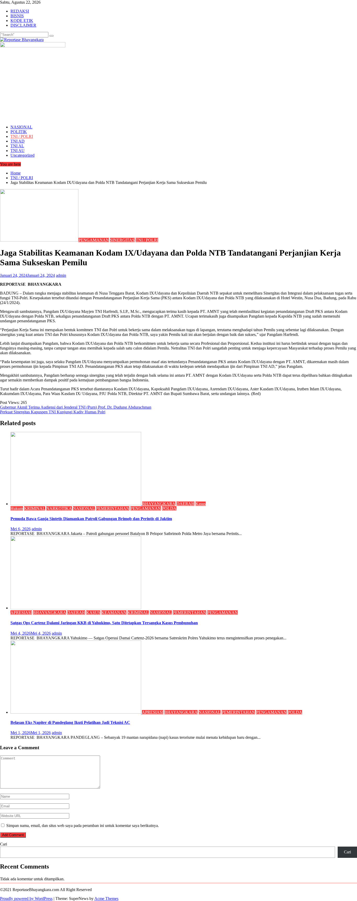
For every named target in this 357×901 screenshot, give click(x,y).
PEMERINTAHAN (112, 508)
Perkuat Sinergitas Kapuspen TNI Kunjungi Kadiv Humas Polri (52, 412)
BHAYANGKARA (158, 504)
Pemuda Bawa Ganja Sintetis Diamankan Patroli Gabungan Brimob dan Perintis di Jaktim (91, 518)
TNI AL (17, 146)
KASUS (93, 612)
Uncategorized (22, 155)
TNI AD (17, 141)
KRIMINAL (34, 508)
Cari (3, 844)
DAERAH (185, 504)
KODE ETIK (21, 20)
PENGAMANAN (93, 240)
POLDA (169, 508)
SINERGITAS (122, 240)
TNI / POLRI (21, 136)
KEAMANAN (113, 612)
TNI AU (17, 150)
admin (61, 275)
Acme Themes (106, 898)
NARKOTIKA (59, 508)
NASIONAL (21, 127)
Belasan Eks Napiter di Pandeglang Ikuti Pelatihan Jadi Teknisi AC (70, 722)
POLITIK (18, 131)
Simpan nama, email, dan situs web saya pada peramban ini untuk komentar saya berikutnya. (82, 825)
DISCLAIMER (23, 25)
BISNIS (17, 16)
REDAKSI (19, 11)
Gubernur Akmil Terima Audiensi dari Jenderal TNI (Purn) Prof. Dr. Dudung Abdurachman (75, 407)
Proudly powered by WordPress (26, 898)
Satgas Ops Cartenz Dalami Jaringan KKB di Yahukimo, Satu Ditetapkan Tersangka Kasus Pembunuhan (104, 623)
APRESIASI (21, 612)
